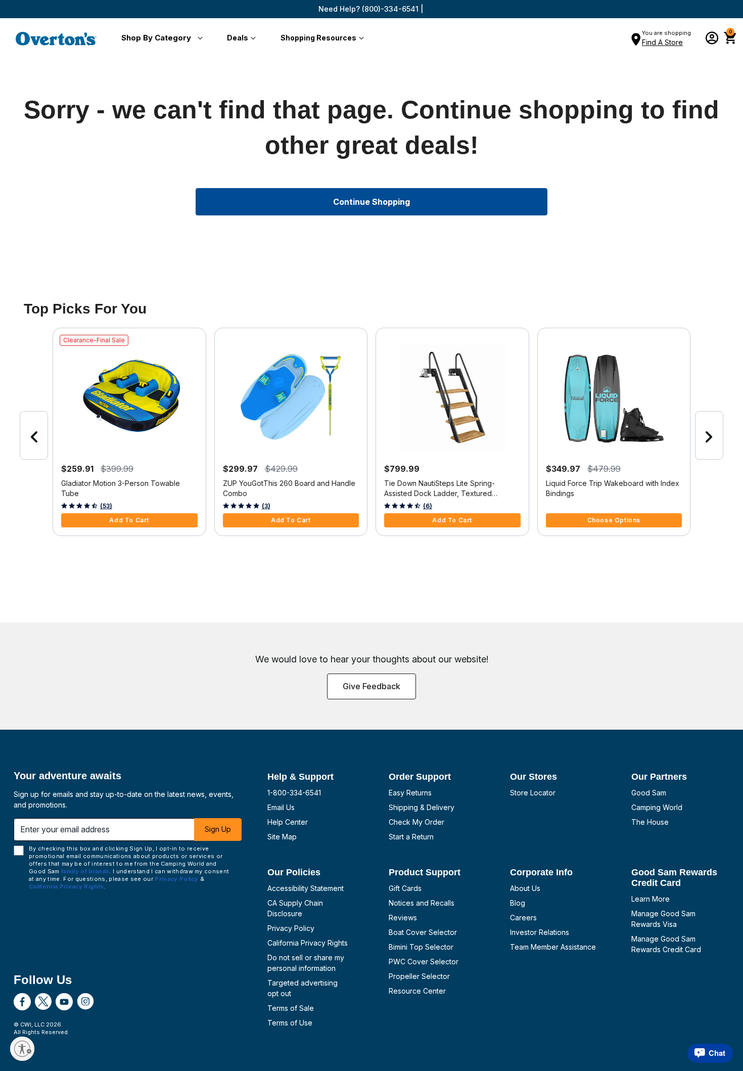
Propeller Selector (419, 976)
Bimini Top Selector (421, 947)
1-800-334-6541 (294, 792)
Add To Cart (129, 520)
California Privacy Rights (307, 943)
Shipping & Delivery (421, 807)
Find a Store (662, 42)
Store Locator (532, 792)
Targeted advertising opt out (302, 988)
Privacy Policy (290, 928)
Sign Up (218, 829)
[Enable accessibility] (22, 1049)
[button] (160, 38)
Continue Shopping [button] (371, 202)
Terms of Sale (290, 1008)
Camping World (656, 807)
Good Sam (648, 792)
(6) (427, 506)
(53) (106, 506)
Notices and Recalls (421, 903)
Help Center (287, 822)
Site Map (282, 836)
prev (34, 435)
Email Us (281, 807)
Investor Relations (539, 932)
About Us (525, 888)
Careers (523, 917)
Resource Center (417, 991)
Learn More (650, 899)
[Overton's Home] (56, 38)
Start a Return (411, 836)
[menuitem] (160, 38)
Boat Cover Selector (423, 932)
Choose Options (613, 520)
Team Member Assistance (553, 947)
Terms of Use (289, 1022)
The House (650, 822)
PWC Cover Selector (423, 961)
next (709, 435)
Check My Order (416, 822)
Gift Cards (405, 888)
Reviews (403, 917)
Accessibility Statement (305, 888)
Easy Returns (410, 792)
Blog (517, 903)
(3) (266, 506)
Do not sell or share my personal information (305, 962)
